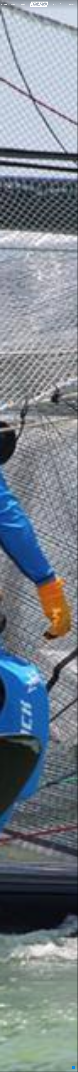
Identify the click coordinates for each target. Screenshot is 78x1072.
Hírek (39, 560)
